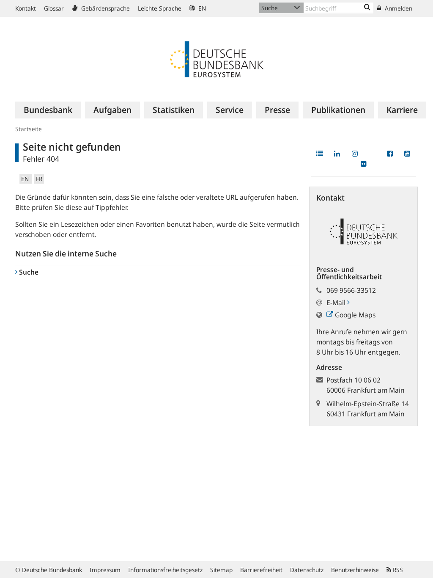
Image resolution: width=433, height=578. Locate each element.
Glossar (54, 8)
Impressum (105, 570)
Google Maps (354, 314)
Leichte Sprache (159, 8)
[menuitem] (48, 110)
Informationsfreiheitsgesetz (165, 570)
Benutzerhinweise (355, 570)
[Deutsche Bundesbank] (216, 58)
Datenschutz (306, 570)
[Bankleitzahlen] (367, 8)
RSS (397, 570)
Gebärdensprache (104, 8)
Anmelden (397, 8)
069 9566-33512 (351, 290)
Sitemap (221, 570)
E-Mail (336, 302)
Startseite (28, 129)
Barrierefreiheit (261, 570)
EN (201, 8)
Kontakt (25, 8)
